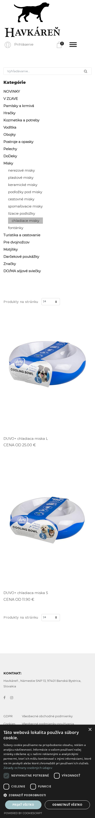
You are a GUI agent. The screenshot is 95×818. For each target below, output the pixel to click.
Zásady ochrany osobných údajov (27, 768)
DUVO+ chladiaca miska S (25, 593)
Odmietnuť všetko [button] (67, 805)
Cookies (9, 724)
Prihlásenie (23, 44)
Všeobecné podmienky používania (48, 724)
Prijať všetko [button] (23, 805)
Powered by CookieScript (23, 813)
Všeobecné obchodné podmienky (47, 716)
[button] (47, 795)
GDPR (7, 716)
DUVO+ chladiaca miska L (25, 438)
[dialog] (47, 771)
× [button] (90, 729)
